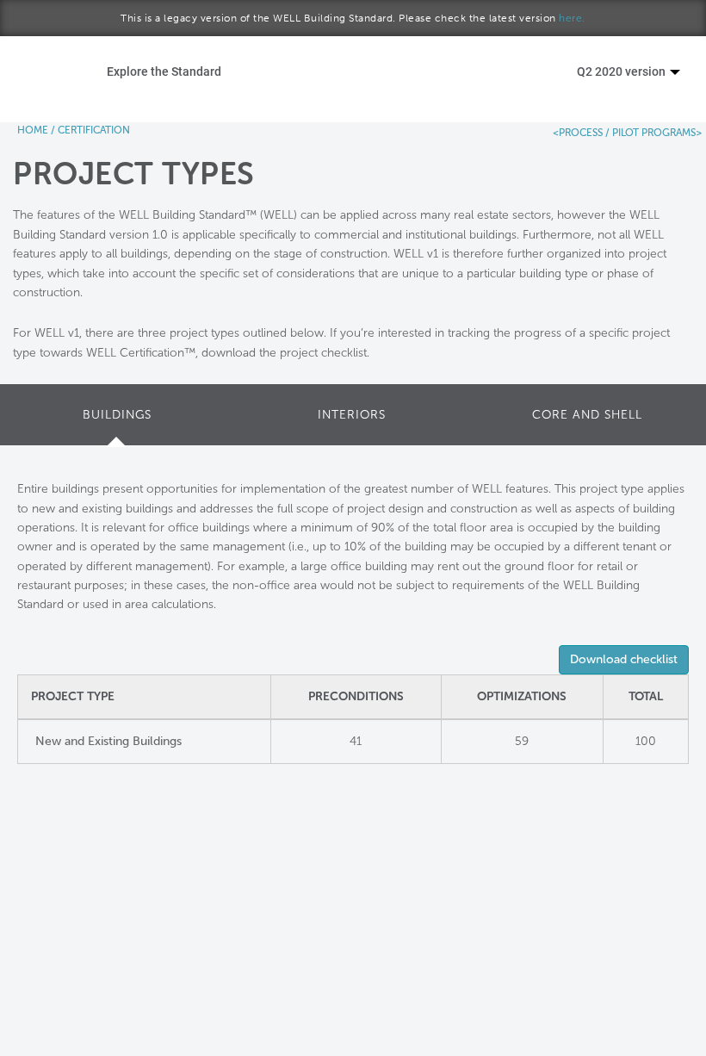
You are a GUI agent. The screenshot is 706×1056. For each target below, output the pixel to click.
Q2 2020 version (622, 71)
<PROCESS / (581, 133)
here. (572, 18)
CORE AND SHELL (587, 414)
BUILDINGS (117, 414)
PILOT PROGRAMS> (656, 133)
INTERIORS (352, 414)
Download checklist (624, 659)
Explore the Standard (164, 71)
